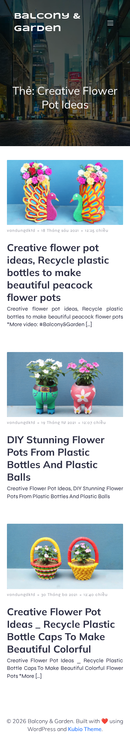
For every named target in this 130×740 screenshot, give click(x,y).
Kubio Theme (85, 728)
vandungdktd (21, 230)
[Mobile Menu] (110, 23)
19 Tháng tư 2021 (58, 422)
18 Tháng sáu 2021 (60, 230)
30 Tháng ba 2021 (59, 594)
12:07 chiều (94, 422)
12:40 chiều (96, 594)
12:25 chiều (97, 230)
